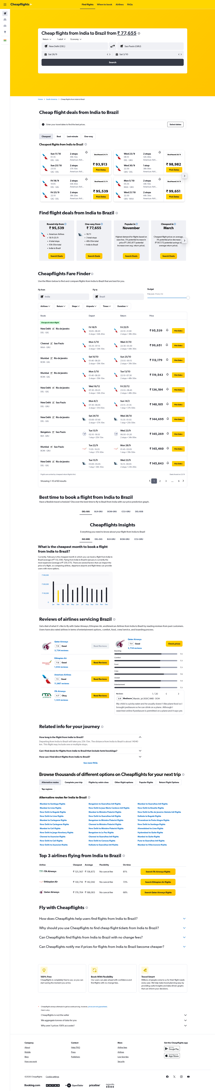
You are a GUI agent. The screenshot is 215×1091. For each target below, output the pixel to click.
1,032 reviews (61, 667)
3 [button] (166, 481)
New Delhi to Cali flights (51, 840)
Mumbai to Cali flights (50, 828)
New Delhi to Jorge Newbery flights (56, 832)
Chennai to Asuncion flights (52, 836)
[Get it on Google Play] (172, 1048)
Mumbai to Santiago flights (52, 804)
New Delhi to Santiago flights (151, 824)
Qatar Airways (61, 641)
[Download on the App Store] (172, 1055)
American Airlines (62, 675)
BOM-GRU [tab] (112, 511)
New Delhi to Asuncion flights (54, 845)
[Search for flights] (5, 13)
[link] (56, 256)
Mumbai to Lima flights (50, 808)
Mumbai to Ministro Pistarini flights (105, 812)
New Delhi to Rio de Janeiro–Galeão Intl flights (159, 812)
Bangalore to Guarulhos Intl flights (105, 804)
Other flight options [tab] (124, 782)
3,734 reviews (61, 650)
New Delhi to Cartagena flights (54, 824)
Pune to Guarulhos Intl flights (151, 840)
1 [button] (154, 481)
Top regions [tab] (47, 789)
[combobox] (47, 39)
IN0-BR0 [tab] (86, 539)
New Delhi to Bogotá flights (53, 812)
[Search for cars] (5, 26)
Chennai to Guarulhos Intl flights (104, 836)
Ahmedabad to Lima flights (150, 828)
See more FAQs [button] (91, 763)
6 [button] (178, 481)
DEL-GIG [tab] (86, 511)
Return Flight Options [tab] (169, 782)
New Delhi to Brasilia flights (151, 808)
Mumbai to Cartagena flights (53, 820)
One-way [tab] (88, 136)
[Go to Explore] (5, 32)
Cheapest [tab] (46, 136)
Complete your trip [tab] (73, 782)
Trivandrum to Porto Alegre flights (153, 820)
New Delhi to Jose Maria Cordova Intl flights (109, 808)
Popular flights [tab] (146, 782)
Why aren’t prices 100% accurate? (58, 1025)
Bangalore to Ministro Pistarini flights (106, 820)
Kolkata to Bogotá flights (149, 816)
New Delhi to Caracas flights (102, 840)
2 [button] (160, 481)
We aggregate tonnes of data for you (59, 1020)
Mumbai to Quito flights (149, 836)
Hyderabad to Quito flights (150, 832)
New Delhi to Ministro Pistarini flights (106, 828)
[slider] (188, 297)
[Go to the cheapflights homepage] (21, 4)
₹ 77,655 (126, 33)
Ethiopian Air (60, 658)
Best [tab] (59, 136)
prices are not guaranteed (97, 1007)
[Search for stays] (5, 20)
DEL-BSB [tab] (139, 511)
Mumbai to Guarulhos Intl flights (153, 804)
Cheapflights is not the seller (55, 1015)
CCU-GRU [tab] (126, 511)
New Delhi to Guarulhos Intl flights (105, 816)
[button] (5, 4)
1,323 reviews (61, 700)
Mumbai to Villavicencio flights (152, 845)
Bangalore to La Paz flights (101, 832)
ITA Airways (60, 691)
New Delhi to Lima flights (51, 816)
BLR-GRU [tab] (98, 511)
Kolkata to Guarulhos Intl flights (103, 845)
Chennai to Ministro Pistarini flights (105, 824)
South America (51, 99)
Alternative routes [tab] (50, 782)
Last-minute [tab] (72, 136)
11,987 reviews (61, 683)
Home (40, 99)
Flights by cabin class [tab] (99, 782)
